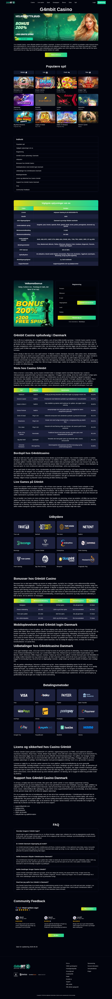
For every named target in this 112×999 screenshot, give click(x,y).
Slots (86, 72)
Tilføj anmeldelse (88, 908)
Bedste (23, 72)
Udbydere (19, 159)
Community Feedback (23, 189)
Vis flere (56, 935)
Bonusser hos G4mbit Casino (25, 163)
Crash (65, 72)
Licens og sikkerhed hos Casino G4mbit (28, 178)
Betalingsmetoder (21, 174)
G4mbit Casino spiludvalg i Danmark (27, 155)
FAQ (17, 186)
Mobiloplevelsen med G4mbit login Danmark (29, 167)
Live (44, 72)
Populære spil (20, 144)
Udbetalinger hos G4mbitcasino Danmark (28, 171)
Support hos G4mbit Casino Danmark (27, 182)
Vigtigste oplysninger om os (24, 148)
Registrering (20, 152)
